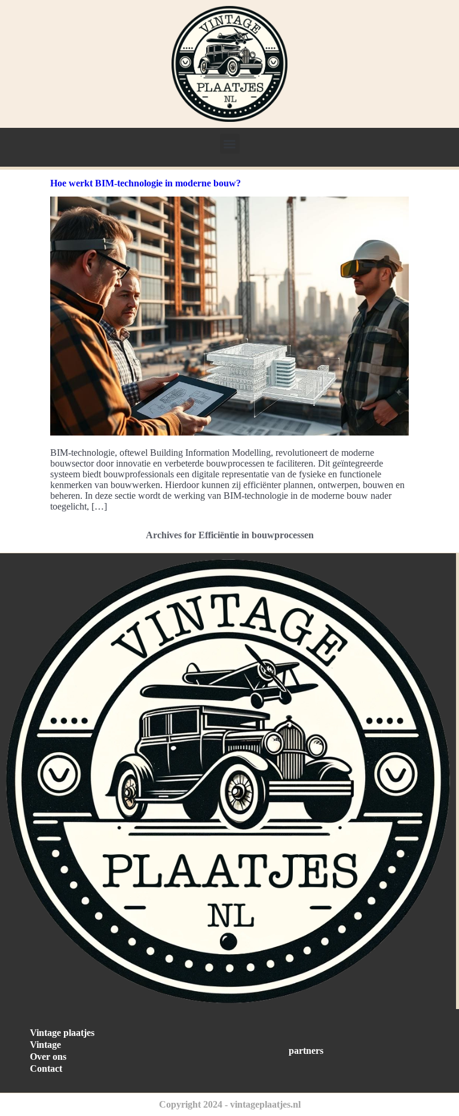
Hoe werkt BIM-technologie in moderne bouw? (145, 183)
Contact (46, 1068)
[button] (230, 144)
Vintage (45, 1045)
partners (306, 1051)
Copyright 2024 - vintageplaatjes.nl (230, 1104)
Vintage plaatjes (62, 1033)
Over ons (48, 1056)
